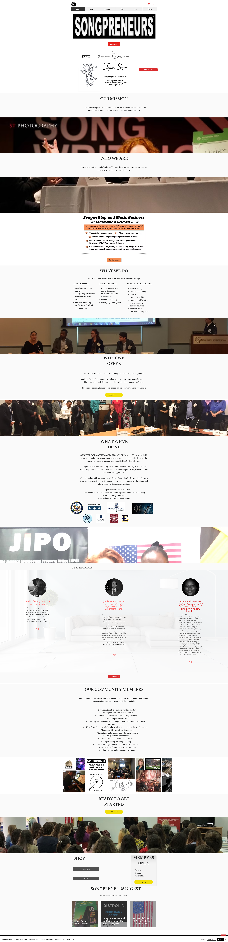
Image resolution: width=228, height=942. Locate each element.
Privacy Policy (70, 939)
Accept (220, 939)
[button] (114, 395)
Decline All (211, 939)
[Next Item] (167, 775)
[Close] (226, 939)
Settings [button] (203, 939)
